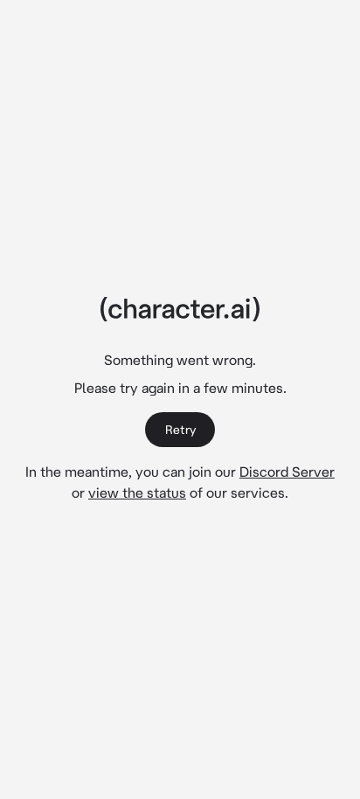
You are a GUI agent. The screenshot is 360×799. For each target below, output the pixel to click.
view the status (137, 492)
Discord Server (287, 471)
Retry (180, 430)
